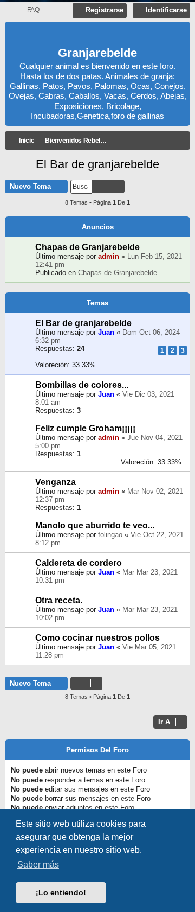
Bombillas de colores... (81, 385)
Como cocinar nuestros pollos (97, 637)
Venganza (55, 482)
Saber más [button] (38, 864)
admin (108, 256)
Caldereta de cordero (78, 562)
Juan (106, 332)
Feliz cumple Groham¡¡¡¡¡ (85, 428)
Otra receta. (58, 600)
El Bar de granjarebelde (97, 164)
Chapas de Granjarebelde (87, 247)
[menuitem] (28, 10)
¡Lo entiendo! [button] (61, 892)
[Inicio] (97, 35)
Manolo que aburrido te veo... (94, 525)
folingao (110, 535)
